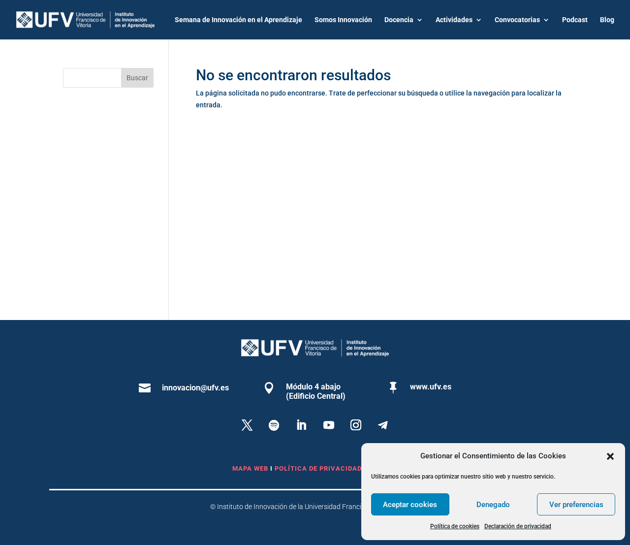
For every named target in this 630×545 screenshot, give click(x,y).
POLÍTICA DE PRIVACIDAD (319, 468)
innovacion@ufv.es (195, 387)
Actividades (454, 20)
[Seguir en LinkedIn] (301, 425)
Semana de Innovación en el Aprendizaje (238, 20)
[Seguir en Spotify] (274, 425)
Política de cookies (454, 526)
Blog (607, 20)
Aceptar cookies (410, 504)
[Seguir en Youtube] (329, 425)
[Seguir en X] (247, 425)
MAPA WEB (250, 468)
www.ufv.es (430, 386)
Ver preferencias (576, 504)
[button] (610, 456)
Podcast (575, 20)
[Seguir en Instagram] (356, 425)
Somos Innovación (343, 20)
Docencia (398, 20)
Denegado (493, 504)
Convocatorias (517, 20)
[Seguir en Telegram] (383, 425)
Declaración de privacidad (517, 526)
